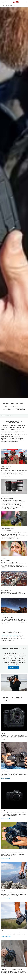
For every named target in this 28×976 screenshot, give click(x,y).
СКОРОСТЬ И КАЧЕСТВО (6, 466)
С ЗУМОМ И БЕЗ (4, 558)
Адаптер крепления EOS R (9, 635)
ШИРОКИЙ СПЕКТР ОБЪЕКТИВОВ (8, 528)
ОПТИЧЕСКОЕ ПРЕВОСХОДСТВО (7, 614)
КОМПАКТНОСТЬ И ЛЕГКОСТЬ (7, 587)
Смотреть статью (13, 667)
